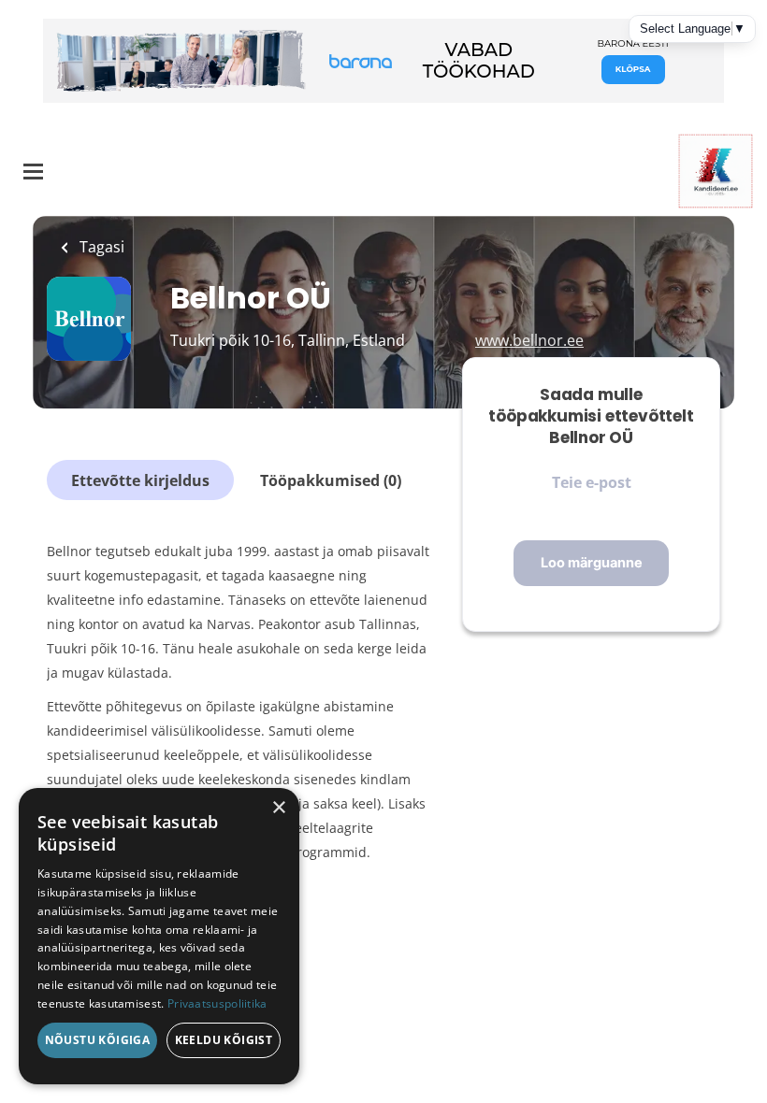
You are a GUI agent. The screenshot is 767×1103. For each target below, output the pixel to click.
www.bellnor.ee (529, 340)
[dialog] (159, 936)
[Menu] (33, 171)
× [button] (278, 808)
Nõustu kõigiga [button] (98, 1040)
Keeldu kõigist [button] (224, 1040)
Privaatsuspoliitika (217, 1003)
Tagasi (100, 246)
